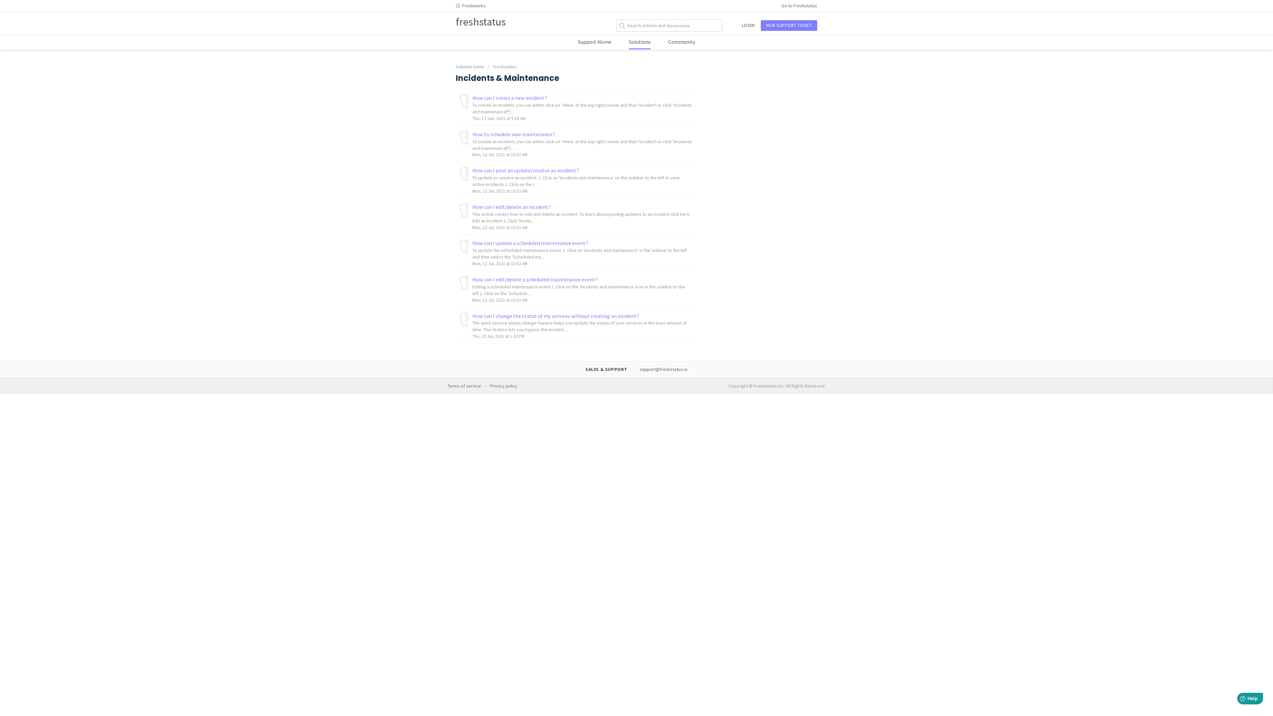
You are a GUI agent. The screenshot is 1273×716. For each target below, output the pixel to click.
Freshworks (473, 6)
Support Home (594, 41)
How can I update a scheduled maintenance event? (530, 243)
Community (681, 41)
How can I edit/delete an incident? (511, 207)
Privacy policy (504, 386)
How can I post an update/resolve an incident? (525, 170)
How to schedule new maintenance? (513, 134)
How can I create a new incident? (509, 97)
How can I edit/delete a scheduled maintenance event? (534, 279)
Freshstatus (505, 67)
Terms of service (465, 386)
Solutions (640, 41)
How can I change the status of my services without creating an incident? (555, 316)
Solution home (470, 67)
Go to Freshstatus (799, 6)
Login (748, 25)
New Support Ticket (789, 25)
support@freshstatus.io (664, 369)
